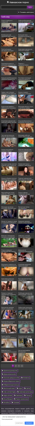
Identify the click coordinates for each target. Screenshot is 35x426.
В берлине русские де (11, 385)
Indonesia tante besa (26, 392)
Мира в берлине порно (11, 381)
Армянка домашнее (10, 370)
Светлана (19, 395)
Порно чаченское (22, 399)
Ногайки (6, 402)
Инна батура (7, 399)
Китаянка (26, 378)
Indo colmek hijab (9, 392)
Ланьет (28, 395)
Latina (28, 388)
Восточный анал (9, 388)
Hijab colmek (7, 395)
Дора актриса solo (9, 374)
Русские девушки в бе (11, 378)
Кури (20, 388)
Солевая (16, 402)
